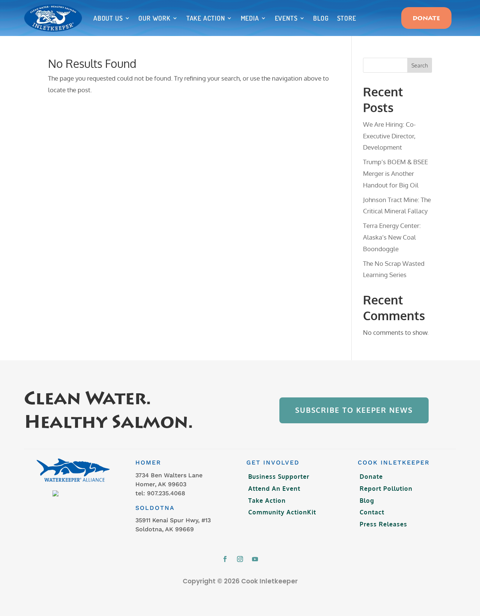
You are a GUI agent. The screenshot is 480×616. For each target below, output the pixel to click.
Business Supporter (278, 476)
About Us (108, 18)
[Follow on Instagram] (240, 559)
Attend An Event (274, 488)
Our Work (154, 18)
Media (250, 18)
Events (286, 18)
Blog (320, 18)
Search (419, 65)
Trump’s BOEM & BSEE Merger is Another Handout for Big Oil (395, 173)
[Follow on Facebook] (225, 559)
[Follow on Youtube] (255, 559)
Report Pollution (386, 488)
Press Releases (383, 524)
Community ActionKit (282, 512)
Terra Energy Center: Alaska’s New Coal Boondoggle (392, 237)
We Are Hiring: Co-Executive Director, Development (389, 135)
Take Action (205, 18)
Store (346, 18)
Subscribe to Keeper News (354, 410)
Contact (372, 512)
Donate (426, 19)
